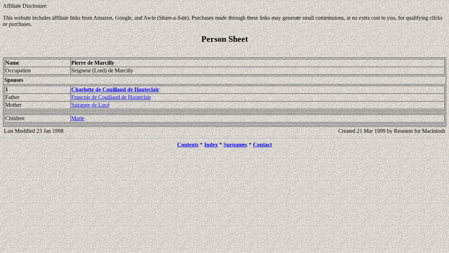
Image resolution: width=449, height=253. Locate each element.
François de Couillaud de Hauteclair (111, 97)
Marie (77, 118)
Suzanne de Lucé (90, 105)
